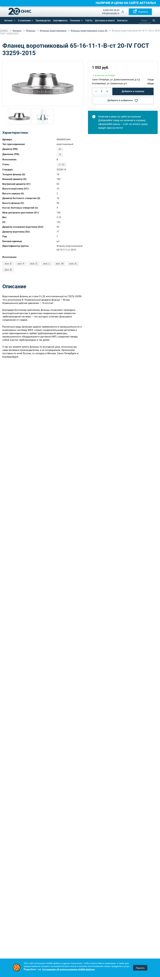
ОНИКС (4, 30)
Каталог (8, 20)
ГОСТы (88, 20)
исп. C (33, 263)
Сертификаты (60, 20)
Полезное (75, 20)
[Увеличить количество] (107, 91)
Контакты (122, 20)
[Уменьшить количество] (96, 91)
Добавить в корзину (133, 91)
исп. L (46, 263)
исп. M (59, 263)
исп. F (21, 263)
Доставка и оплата (105, 20)
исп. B (8, 269)
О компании (24, 20)
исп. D (72, 263)
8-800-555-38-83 (111, 10)
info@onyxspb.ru (110, 13)
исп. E (8, 263)
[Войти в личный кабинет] (122, 11)
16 (60, 154)
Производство (43, 20)
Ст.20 (61, 164)
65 (60, 149)
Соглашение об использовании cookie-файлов (68, 969)
